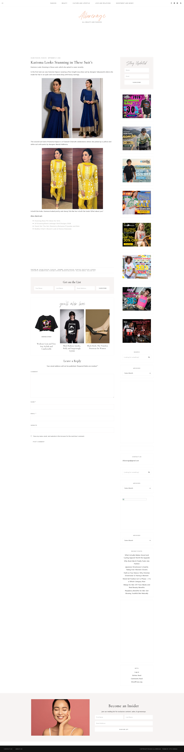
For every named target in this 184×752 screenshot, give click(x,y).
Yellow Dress (81, 270)
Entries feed (136, 675)
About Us (19, 749)
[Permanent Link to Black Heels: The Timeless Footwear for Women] (98, 343)
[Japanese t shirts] (137, 214)
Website (34, 425)
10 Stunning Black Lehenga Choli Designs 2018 (52, 223)
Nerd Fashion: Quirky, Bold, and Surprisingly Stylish (72, 348)
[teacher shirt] (137, 278)
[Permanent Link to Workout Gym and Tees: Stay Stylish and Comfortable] (46, 341)
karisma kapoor (55, 270)
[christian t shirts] (137, 182)
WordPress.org (136, 682)
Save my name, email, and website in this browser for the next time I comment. (59, 436)
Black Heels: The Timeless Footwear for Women (97, 347)
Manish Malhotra (68, 270)
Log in (137, 672)
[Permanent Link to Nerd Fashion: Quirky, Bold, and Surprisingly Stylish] (72, 343)
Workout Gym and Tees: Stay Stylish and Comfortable (46, 346)
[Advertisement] (92, 40)
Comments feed (137, 679)
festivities (86, 269)
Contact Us (8, 749)
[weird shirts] (137, 117)
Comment (34, 371)
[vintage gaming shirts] (137, 342)
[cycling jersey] (137, 150)
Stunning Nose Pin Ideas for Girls (47, 221)
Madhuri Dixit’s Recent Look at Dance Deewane (52, 229)
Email (33, 413)
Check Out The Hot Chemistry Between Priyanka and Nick (56, 226)
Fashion (44, 58)
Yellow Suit (91, 270)
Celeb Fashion (35, 58)
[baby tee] (137, 310)
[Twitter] (174, 0)
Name (33, 402)
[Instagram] (177, 0)
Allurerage (92, 16)
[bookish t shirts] (137, 246)
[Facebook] (171, 0)
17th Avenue (173, 749)
